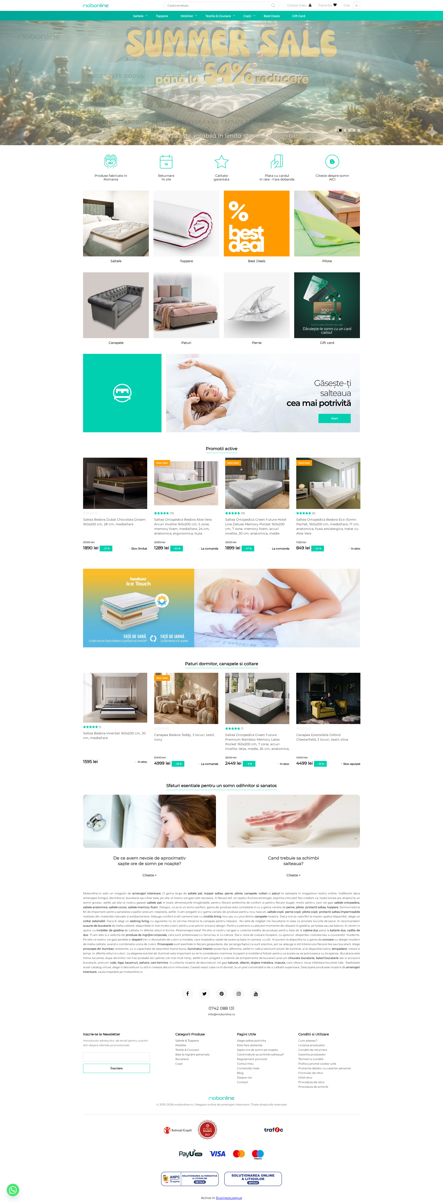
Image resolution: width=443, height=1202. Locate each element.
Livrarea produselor (311, 1045)
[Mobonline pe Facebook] (187, 994)
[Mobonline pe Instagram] (238, 994)
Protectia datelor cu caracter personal (324, 1068)
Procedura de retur (311, 1082)
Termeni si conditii (310, 1059)
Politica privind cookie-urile (317, 1063)
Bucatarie (182, 1059)
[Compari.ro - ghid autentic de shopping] (240, 1137)
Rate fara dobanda (249, 1045)
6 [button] (359, 130)
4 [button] (349, 130)
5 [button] (354, 130)
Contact (242, 1082)
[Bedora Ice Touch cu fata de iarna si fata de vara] (221, 608)
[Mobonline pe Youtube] (255, 994)
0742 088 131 (221, 1008)
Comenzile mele (248, 1068)
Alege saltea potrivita (251, 1040)
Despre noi (244, 1077)
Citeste (150, 875)
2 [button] (340, 130)
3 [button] (345, 130)
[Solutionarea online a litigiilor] (253, 1179)
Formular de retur (310, 1073)
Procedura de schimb (313, 1086)
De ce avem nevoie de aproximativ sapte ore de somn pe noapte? (149, 861)
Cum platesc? (307, 1040)
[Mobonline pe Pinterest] (221, 994)
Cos (350, 5)
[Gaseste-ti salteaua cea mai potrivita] (221, 393)
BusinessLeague (229, 1198)
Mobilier (180, 1045)
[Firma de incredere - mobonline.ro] (207, 1139)
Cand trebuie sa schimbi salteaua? (293, 861)
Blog (240, 1073)
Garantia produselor (312, 1054)
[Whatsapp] (13, 1190)
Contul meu (296, 5)
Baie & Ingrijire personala (192, 1054)
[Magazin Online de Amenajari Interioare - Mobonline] (95, 5)
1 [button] (336, 130)
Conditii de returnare (312, 1050)
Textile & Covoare (187, 1050)
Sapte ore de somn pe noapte (257, 1050)
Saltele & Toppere (187, 1040)
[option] (221, 83)
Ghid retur (305, 1077)
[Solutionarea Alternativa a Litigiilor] (190, 1179)
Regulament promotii (252, 1059)
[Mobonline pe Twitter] (204, 994)
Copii (179, 1063)
